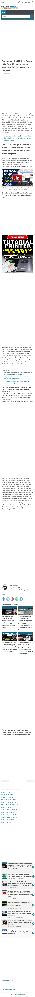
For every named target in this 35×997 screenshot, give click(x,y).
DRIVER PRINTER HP (7, 807)
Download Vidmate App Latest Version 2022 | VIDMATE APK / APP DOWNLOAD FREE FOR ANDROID (19, 922)
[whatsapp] (16, 599)
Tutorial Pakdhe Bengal (19, 994)
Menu (3, 12)
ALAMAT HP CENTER (7, 819)
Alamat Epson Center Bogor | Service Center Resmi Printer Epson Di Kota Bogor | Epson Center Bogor (19, 931)
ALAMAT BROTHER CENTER (9, 817)
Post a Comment (6, 73)
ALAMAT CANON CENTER (8, 812)
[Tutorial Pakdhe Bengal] (9, 7)
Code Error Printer (8, 989)
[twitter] (22, 2)
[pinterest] (12, 599)
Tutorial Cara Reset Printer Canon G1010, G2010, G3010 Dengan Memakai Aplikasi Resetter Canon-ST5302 (18, 904)
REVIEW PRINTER (6, 822)
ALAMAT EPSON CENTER (8, 815)
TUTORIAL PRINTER (7, 795)
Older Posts (30, 781)
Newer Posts (5, 781)
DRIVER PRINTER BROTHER (9, 805)
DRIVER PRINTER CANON (8, 800)
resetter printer (7, 980)
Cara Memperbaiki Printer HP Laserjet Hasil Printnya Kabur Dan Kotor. (17, 138)
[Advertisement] (17, 38)
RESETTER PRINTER (7, 797)
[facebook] (19, 2)
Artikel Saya (16, 136)
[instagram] (32, 2)
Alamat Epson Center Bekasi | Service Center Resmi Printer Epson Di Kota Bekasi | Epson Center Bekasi (19, 913)
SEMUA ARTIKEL (6, 792)
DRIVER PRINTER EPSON (8, 802)
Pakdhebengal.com (7, 114)
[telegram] (21, 599)
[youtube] (26, 2)
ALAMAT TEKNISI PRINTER (9, 810)
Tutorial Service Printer (10, 985)
